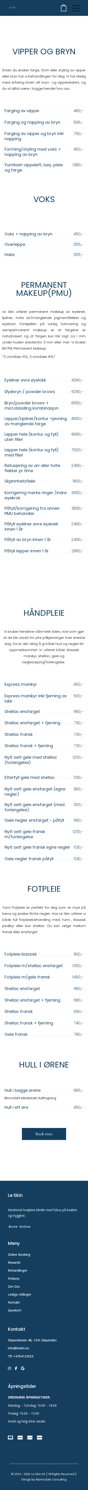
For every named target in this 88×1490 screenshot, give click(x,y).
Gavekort (14, 1310)
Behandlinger (18, 1270)
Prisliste (13, 1278)
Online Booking (19, 1254)
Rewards (14, 1262)
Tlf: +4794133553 (20, 1356)
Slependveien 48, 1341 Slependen (32, 1340)
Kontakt (14, 1302)
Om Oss (14, 1286)
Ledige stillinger (19, 1294)
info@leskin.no (18, 1348)
